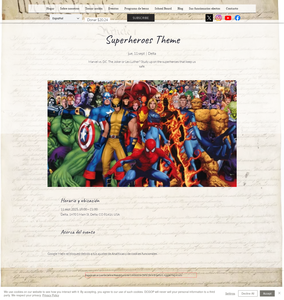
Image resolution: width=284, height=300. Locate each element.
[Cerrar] (279, 293)
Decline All (247, 293)
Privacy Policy (50, 295)
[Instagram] (218, 18)
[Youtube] (228, 18)
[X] (209, 18)
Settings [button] (230, 293)
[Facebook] (237, 18)
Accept (267, 293)
